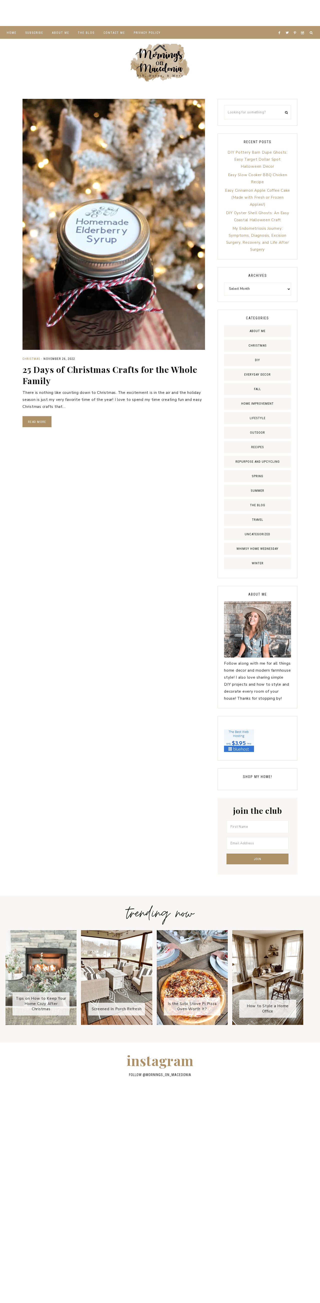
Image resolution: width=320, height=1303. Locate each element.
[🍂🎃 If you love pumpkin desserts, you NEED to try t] (231, 13)
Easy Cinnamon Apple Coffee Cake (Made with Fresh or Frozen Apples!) (257, 197)
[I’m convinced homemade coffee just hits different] (160, 1198)
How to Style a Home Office (268, 1008)
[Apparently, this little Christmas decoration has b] (195, 13)
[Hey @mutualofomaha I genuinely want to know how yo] (271, 1166)
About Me (258, 331)
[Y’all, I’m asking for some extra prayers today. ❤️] (271, 1134)
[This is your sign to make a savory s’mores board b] (215, 1166)
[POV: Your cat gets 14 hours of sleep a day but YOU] (49, 1198)
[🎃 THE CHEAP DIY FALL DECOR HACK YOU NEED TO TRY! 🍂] (215, 1198)
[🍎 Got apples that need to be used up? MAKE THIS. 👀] (302, 13)
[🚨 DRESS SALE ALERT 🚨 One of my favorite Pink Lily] (160, 1166)
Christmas (31, 359)
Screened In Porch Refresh (117, 1008)
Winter (258, 563)
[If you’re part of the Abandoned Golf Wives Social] (18, 13)
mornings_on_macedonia (168, 1075)
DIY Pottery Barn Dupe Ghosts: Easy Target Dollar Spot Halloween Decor (258, 159)
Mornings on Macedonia (160, 62)
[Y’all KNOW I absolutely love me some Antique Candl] (266, 13)
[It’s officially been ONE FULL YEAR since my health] (124, 13)
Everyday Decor (257, 374)
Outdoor (257, 432)
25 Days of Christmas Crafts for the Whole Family (109, 375)
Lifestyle (258, 418)
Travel (257, 520)
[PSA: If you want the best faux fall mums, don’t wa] (104, 1198)
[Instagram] (303, 26)
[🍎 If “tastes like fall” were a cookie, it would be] (49, 1166)
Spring (257, 476)
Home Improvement (257, 403)
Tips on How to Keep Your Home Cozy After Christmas (41, 1003)
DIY (257, 360)
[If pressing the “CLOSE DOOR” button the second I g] (88, 13)
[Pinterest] (296, 26)
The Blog (257, 505)
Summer (257, 490)
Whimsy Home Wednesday (257, 549)
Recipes (257, 447)
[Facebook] (281, 26)
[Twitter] (288, 26)
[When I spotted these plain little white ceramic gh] (53, 13)
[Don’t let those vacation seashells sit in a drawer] (160, 13)
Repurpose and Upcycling (258, 461)
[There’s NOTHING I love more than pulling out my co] (104, 1166)
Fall (257, 389)
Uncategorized (257, 534)
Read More (37, 422)
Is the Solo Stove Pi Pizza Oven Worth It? (192, 1006)
